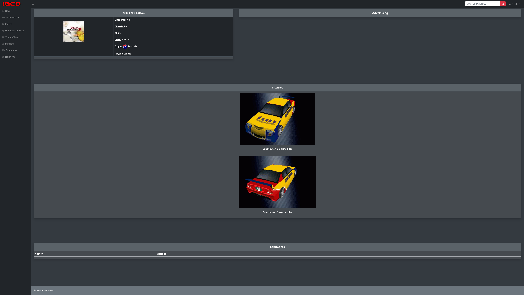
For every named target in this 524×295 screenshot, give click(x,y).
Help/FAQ (10, 56)
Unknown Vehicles (14, 30)
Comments (11, 50)
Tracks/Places (12, 37)
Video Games (12, 17)
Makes (8, 24)
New (7, 10)
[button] (511, 4)
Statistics (9, 43)
